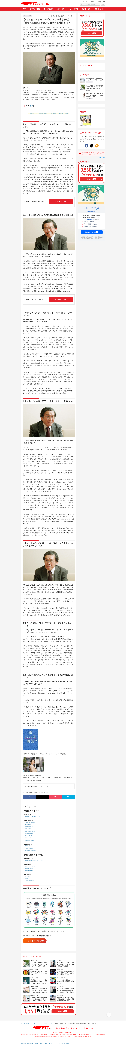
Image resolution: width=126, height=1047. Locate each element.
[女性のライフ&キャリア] (85, 125)
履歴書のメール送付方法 (30, 850)
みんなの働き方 (48, 9)
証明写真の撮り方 (29, 826)
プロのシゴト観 (35, 9)
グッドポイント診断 (60, 201)
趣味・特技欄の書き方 (30, 837)
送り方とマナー (28, 876)
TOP (24, 9)
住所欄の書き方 (28, 824)
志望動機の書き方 (29, 833)
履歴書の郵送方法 (29, 848)
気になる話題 (86, 9)
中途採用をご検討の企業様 (27, 1043)
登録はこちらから (91, 232)
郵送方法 (27, 878)
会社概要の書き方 (29, 870)
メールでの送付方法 (29, 880)
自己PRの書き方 (28, 835)
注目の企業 (61, 9)
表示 (31, 106)
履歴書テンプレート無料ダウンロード (33, 816)
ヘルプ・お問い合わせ (64, 1043)
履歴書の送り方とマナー (30, 845)
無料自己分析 (99, 9)
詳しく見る (102, 157)
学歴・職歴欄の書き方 (30, 828)
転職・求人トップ (25, 1023)
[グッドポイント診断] (92, 35)
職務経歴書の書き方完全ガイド (31, 865)
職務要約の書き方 (29, 868)
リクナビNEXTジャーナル (37, 1023)
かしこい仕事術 (73, 9)
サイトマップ (54, 1043)
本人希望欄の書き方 (29, 840)
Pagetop (109, 1014)
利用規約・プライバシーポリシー (42, 1043)
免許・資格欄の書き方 (30, 831)
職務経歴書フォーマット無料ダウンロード (34, 860)
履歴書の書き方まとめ (30, 822)
